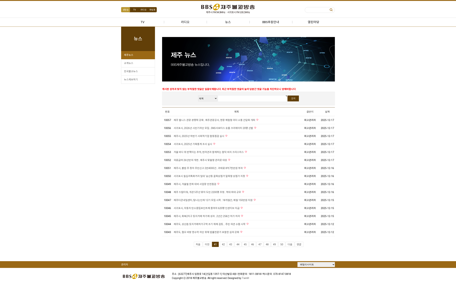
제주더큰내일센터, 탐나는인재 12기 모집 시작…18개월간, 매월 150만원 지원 (213, 200)
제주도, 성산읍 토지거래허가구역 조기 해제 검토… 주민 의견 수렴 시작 (210, 224)
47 (259, 244)
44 (238, 244)
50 (281, 244)
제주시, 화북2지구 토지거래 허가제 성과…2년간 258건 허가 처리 (207, 216)
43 (230, 244)
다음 (290, 244)
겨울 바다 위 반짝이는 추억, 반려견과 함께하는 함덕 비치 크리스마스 (209, 152)
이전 (207, 244)
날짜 (327, 111)
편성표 (152, 10)
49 (274, 244)
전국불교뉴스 (131, 71)
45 (245, 244)
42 (223, 244)
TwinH (245, 278)
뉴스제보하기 (131, 79)
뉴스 (228, 22)
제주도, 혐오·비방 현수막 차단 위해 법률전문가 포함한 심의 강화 (207, 232)
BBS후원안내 (270, 22)
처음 (198, 244)
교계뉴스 (128, 63)
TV (134, 10)
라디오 (143, 10)
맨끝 (299, 244)
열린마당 (313, 22)
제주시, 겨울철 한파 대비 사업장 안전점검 (195, 184)
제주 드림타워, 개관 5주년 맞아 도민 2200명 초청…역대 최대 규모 (208, 192)
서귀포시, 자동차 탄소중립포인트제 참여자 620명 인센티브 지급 (207, 208)
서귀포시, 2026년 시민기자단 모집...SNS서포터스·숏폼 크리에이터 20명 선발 (214, 128)
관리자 (124, 264)
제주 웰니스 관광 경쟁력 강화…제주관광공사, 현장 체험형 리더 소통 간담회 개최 (215, 120)
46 (252, 244)
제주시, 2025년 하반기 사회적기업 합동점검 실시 (199, 136)
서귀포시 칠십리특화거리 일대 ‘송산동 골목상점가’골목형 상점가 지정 (210, 176)
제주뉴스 (128, 55)
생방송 (126, 10)
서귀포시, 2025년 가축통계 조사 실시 (193, 144)
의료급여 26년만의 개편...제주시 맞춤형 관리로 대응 (201, 160)
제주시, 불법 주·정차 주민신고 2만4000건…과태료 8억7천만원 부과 (208, 168)
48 (267, 244)
